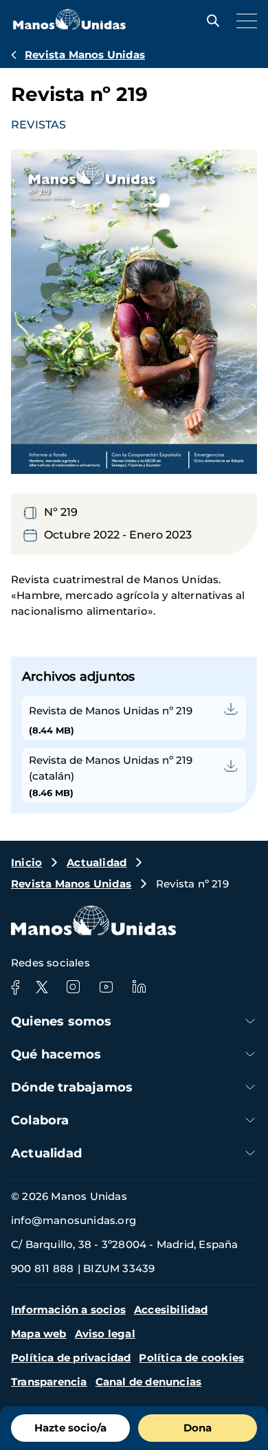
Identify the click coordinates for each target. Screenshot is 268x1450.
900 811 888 (42, 1268)
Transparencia (49, 1381)
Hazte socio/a (70, 1427)
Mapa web (39, 1333)
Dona (197, 1427)
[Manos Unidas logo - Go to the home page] (69, 25)
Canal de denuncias (149, 1381)
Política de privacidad (71, 1357)
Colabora (40, 1120)
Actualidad (96, 862)
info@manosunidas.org (73, 1220)
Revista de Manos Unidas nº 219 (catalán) (110, 768)
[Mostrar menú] (243, 20)
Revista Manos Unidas (85, 54)
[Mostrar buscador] (209, 20)
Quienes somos (61, 1021)
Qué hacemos (56, 1054)
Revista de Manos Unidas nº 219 (110, 710)
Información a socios (68, 1309)
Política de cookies (191, 1357)
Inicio (26, 862)
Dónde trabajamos (72, 1087)
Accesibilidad (171, 1309)
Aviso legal (105, 1333)
